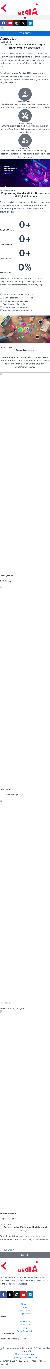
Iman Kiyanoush (6, 576)
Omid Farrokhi (5, 789)
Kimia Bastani (5, 1003)
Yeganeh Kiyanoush (8, 1213)
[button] (25, 17)
